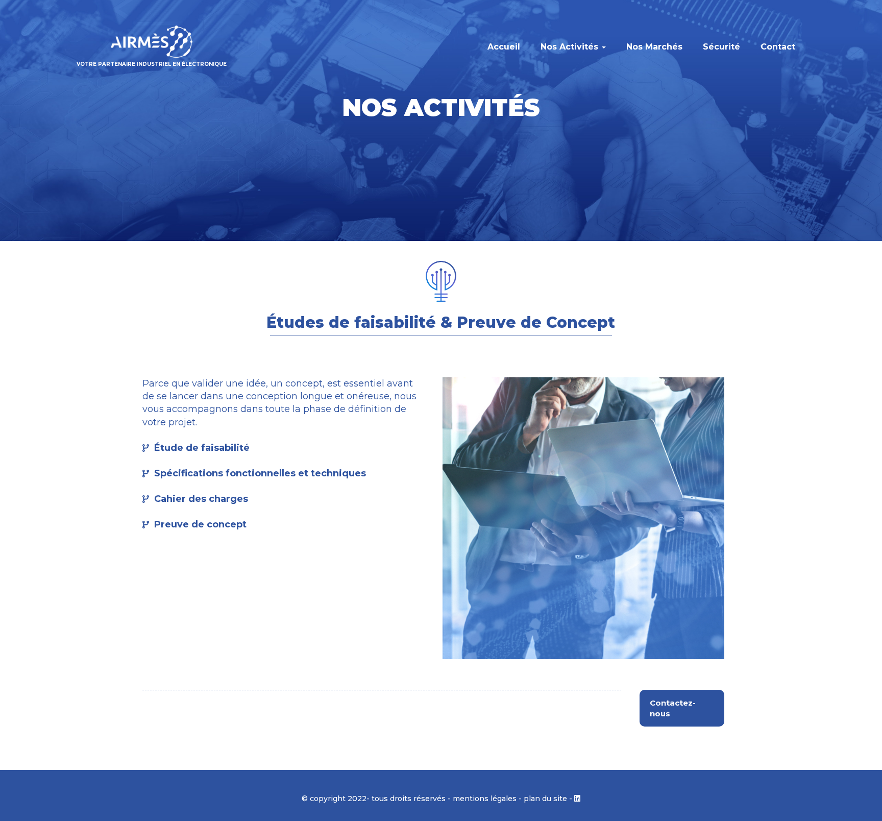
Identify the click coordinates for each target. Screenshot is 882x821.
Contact (778, 47)
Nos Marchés (654, 47)
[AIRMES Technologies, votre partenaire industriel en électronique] (151, 42)
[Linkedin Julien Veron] (577, 798)
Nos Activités (571, 47)
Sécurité (721, 47)
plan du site (545, 798)
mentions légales (485, 798)
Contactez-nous (673, 708)
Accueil (503, 47)
